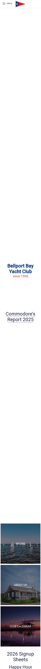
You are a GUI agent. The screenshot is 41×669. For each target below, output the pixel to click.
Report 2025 (20, 319)
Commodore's (20, 314)
